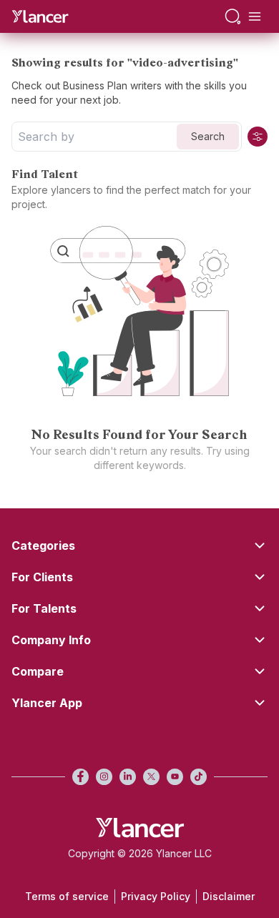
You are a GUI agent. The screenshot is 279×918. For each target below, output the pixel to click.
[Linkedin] (127, 777)
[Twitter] (151, 777)
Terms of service (67, 896)
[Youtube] (175, 777)
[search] (233, 16)
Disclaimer (228, 896)
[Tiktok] (198, 777)
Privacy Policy (155, 896)
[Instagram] (104, 777)
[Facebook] (80, 777)
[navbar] (255, 16)
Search (208, 136)
